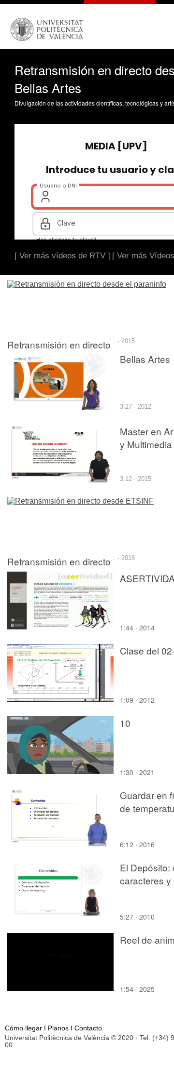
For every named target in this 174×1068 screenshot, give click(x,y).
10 (125, 722)
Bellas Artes (145, 358)
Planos (58, 1028)
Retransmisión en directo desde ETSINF (59, 568)
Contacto (88, 1028)
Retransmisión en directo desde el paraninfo (59, 351)
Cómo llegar (23, 1028)
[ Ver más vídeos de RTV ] (62, 255)
